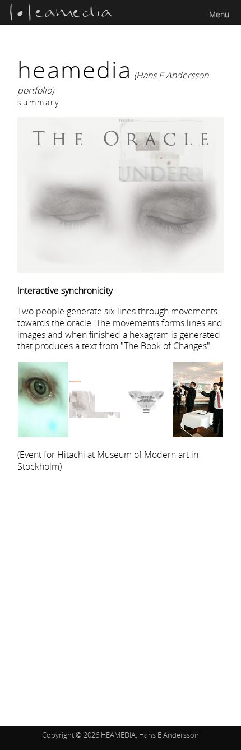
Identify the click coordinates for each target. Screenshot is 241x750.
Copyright (58, 735)
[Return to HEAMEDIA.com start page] (61, 18)
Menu (219, 14)
